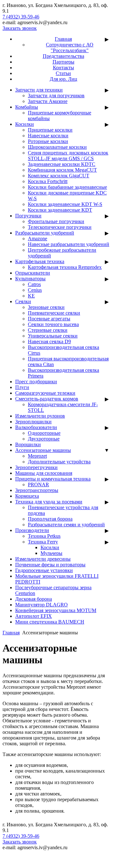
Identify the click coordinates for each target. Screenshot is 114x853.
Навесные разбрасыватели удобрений (68, 244)
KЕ (31, 295)
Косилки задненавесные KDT (60, 210)
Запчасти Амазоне (47, 101)
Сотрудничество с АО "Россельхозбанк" (69, 47)
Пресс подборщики (36, 381)
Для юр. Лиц (63, 79)
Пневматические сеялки (54, 313)
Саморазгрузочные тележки (45, 393)
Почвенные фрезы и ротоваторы (50, 564)
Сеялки (23, 301)
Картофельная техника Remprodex (65, 267)
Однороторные (44, 433)
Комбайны (26, 107)
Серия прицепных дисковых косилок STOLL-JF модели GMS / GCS (68, 155)
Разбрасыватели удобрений (44, 232)
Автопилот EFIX (33, 616)
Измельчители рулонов (40, 416)
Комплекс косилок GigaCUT (58, 175)
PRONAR (38, 484)
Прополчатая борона (50, 519)
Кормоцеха (27, 496)
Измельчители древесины (43, 559)
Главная (63, 39)
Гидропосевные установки (44, 570)
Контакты (63, 67)
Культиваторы (30, 278)
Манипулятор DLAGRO (41, 604)
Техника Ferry (43, 541)
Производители (32, 530)
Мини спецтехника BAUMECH (49, 621)
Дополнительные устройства (59, 461)
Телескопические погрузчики (60, 227)
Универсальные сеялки (53, 335)
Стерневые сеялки (47, 330)
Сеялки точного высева (53, 324)
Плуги (22, 387)
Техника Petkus (44, 536)
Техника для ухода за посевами (48, 501)
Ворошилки (28, 444)
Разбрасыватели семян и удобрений (66, 524)
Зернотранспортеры (36, 490)
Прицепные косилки (50, 130)
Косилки (24, 124)
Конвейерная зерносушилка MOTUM (55, 610)
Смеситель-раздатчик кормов (46, 398)
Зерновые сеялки (46, 307)
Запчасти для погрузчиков (56, 95)
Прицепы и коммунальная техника (53, 478)
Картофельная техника (39, 261)
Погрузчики (28, 215)
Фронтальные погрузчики (56, 221)
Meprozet (37, 456)
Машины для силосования (43, 473)
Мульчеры (51, 553)
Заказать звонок (20, 28)
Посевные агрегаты (49, 318)
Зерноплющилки (33, 421)
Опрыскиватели (32, 273)
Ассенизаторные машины (43, 450)
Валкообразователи (36, 427)
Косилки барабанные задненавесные (67, 187)
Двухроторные (44, 438)
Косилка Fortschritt (47, 181)
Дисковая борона (33, 599)
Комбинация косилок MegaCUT (62, 170)
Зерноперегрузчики (36, 467)
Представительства (63, 56)
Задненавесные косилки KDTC (61, 164)
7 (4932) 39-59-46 (21, 16)
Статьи (63, 73)
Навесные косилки (48, 135)
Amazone (37, 238)
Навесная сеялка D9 (49, 341)
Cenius (35, 290)
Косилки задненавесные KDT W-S (65, 204)
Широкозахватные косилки (57, 147)
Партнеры (63, 62)
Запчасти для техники (39, 89)
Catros (34, 284)
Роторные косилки (48, 141)
